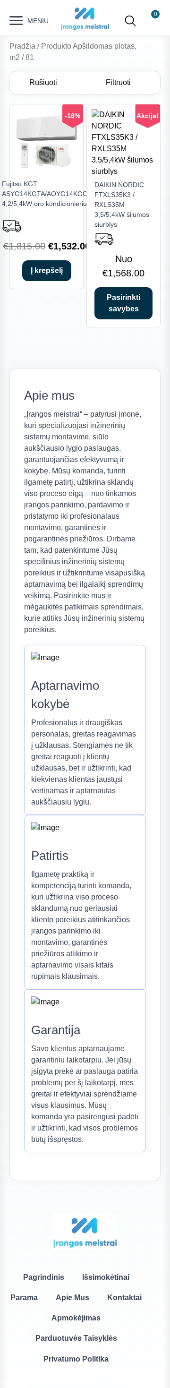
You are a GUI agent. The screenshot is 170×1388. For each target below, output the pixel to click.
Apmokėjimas (76, 1318)
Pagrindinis (43, 1277)
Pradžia (22, 46)
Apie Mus (72, 1298)
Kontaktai (124, 1298)
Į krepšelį (47, 270)
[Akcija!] (123, 171)
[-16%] (46, 170)
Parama (24, 1298)
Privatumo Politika (76, 1359)
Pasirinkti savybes (123, 303)
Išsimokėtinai (105, 1277)
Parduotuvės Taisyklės (76, 1338)
